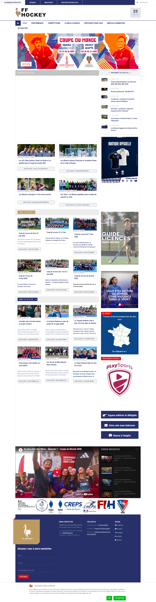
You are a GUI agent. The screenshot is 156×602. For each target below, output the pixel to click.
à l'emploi (122, 435)
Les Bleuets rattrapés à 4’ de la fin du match (35, 194)
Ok (109, 598)
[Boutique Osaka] (119, 160)
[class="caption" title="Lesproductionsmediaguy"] (78, 188)
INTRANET (33, 2)
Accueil (18, 23)
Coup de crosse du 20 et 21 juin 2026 (98, 13)
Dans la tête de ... (27, 299)
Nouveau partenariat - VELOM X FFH (122, 91)
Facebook (119, 525)
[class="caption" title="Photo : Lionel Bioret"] (57, 311)
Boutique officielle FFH (69, 2)
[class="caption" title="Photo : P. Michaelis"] (57, 223)
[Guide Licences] (119, 238)
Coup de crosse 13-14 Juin (56, 232)
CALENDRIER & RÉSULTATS (12, 2)
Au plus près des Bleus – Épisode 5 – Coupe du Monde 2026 (125, 482)
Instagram (119, 532)
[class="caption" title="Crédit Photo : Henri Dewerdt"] (85, 225)
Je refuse (119, 598)
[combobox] (145, 2)
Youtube (119, 529)
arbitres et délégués (122, 415)
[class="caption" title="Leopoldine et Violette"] (29, 312)
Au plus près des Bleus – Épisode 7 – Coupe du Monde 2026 (125, 458)
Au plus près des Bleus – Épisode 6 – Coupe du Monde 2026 (125, 470)
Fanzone (119, 540)
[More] (137, 449)
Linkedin (119, 536)
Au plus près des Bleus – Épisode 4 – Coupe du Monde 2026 (125, 494)
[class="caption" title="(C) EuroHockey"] (104, 116)
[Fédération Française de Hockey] (30, 12)
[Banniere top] (78, 51)
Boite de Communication (102, 528)
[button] (92, 73)
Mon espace (49, 2)
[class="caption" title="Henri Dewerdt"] (78, 13)
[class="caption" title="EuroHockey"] (78, 156)
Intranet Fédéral (103, 525)
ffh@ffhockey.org (68, 533)
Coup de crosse (26, 212)
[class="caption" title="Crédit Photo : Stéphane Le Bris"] (85, 266)
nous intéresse (121, 425)
